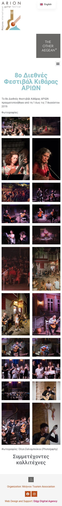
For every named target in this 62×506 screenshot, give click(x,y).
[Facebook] (28, 494)
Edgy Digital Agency (45, 501)
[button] (57, 63)
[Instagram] (34, 494)
